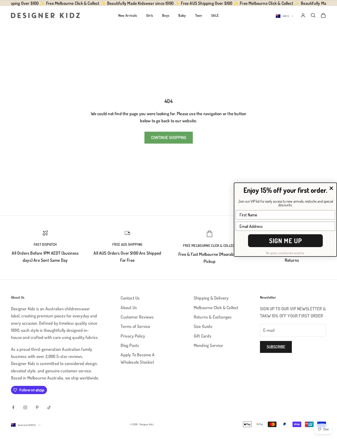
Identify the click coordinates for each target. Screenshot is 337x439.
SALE (215, 15)
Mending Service (208, 345)
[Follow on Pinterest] (37, 407)
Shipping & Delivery (211, 298)
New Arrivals (127, 15)
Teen (198, 15)
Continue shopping (168, 137)
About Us (129, 307)
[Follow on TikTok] (49, 407)
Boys (165, 15)
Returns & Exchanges (213, 317)
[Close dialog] (331, 188)
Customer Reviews (137, 317)
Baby (182, 15)
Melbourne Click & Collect (216, 307)
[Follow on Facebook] (13, 407)
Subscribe (276, 346)
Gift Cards (202, 336)
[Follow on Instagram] (25, 407)
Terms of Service (135, 326)
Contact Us (130, 298)
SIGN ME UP (285, 241)
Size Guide (203, 326)
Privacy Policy (133, 336)
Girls (149, 15)
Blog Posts (130, 345)
